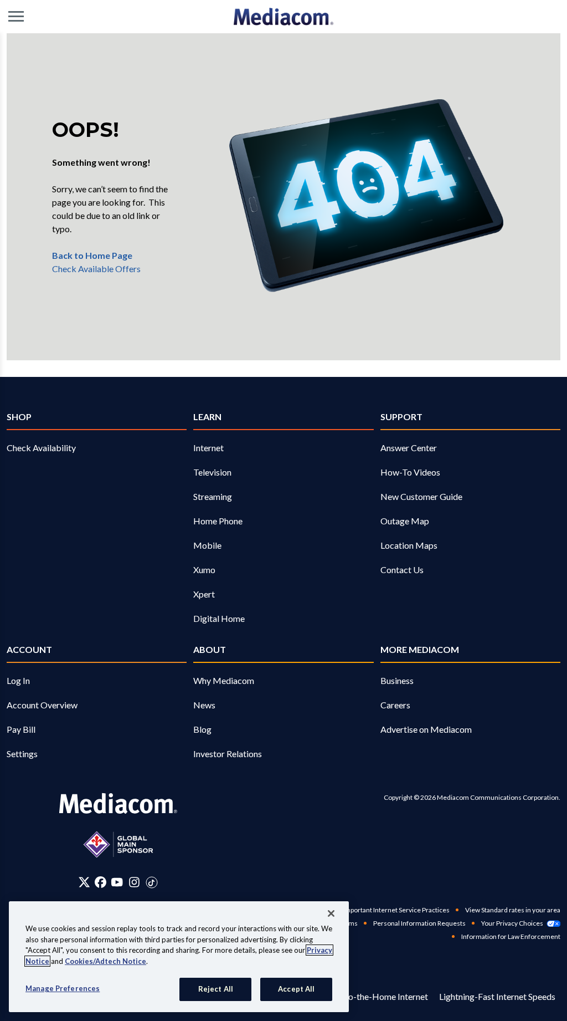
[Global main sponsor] (118, 844)
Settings (22, 753)
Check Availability (41, 447)
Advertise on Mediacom (426, 729)
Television (212, 472)
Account (29, 649)
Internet (208, 447)
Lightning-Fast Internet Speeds (497, 996)
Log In (18, 680)
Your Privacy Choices (512, 923)
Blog (202, 729)
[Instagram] (134, 882)
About (209, 649)
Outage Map (404, 520)
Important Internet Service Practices (396, 910)
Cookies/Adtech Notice (105, 961)
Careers (395, 705)
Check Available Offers (96, 268)
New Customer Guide (421, 496)
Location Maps (408, 545)
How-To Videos (410, 472)
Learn (207, 416)
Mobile (207, 545)
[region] (179, 956)
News (204, 705)
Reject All (215, 988)
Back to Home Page (92, 255)
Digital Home (219, 618)
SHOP (19, 416)
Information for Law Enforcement (510, 936)
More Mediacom (419, 649)
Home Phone (218, 520)
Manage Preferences (62, 988)
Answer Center (408, 447)
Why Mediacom (223, 680)
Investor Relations (227, 753)
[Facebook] (100, 882)
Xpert (204, 594)
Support (401, 416)
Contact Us (402, 569)
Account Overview (42, 705)
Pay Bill (21, 729)
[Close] (331, 913)
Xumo (204, 569)
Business (397, 680)
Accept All (296, 988)
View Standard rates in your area (512, 910)
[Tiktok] (152, 882)
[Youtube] (117, 882)
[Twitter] (84, 882)
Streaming (212, 496)
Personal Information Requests (419, 923)
